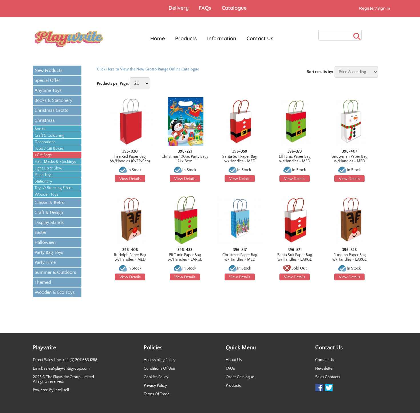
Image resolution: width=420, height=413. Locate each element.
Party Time (45, 262)
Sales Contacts (327, 377)
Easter (41, 232)
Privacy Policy (155, 385)
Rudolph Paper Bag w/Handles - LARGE (349, 257)
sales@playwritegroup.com (67, 368)
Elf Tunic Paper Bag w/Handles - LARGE (185, 257)
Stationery (43, 181)
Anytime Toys (48, 90)
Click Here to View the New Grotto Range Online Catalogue (148, 69)
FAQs (230, 368)
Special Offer (47, 80)
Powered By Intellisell (51, 390)
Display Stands (49, 222)
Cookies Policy (156, 377)
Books (40, 129)
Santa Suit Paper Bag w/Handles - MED (239, 158)
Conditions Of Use (159, 368)
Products (233, 385)
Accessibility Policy (159, 360)
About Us (234, 360)
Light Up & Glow (49, 168)
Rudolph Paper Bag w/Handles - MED (130, 257)
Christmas (45, 120)
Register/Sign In (374, 8)
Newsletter (324, 368)
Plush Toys (43, 175)
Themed (43, 282)
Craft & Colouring (49, 135)
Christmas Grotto (52, 110)
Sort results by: (320, 72)
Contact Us (324, 360)
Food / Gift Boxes (49, 148)
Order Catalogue (240, 377)
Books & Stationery (53, 100)
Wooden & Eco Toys (55, 292)
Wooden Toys (46, 194)
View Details (130, 179)
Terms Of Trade (156, 394)
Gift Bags (44, 155)
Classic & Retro (50, 202)
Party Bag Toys (49, 252)
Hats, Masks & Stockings (55, 161)
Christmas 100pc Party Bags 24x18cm (184, 158)
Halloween (45, 242)
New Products (48, 70)
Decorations (45, 142)
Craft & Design (49, 212)
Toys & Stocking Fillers (53, 188)
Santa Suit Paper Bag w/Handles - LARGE (294, 257)
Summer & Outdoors (55, 272)
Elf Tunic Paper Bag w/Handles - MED (295, 158)
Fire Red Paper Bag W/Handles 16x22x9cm (130, 158)
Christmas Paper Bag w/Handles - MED (239, 257)
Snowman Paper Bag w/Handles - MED (349, 158)
